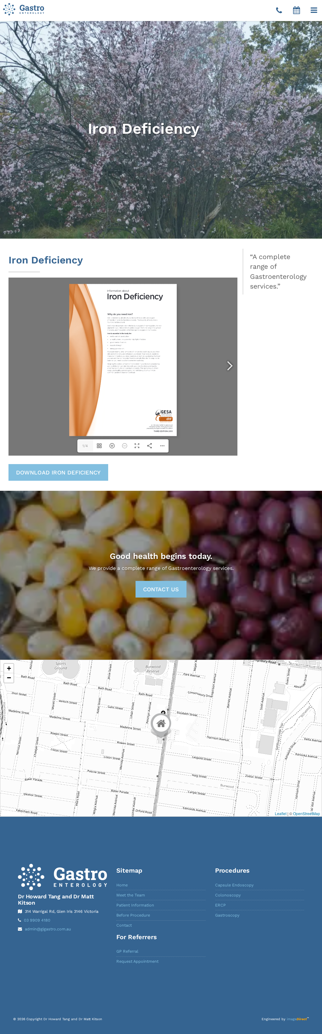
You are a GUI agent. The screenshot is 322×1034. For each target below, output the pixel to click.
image (297, 1019)
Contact (124, 925)
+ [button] (9, 668)
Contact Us (161, 589)
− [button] (9, 678)
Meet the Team (130, 895)
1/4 (85, 446)
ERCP (220, 905)
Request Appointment (137, 961)
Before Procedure (133, 915)
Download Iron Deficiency (58, 472)
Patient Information (135, 905)
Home (122, 885)
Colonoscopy (228, 895)
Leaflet (280, 813)
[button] (314, 10)
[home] (62, 877)
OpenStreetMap (306, 813)
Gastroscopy (227, 915)
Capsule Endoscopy (234, 885)
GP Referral (127, 951)
